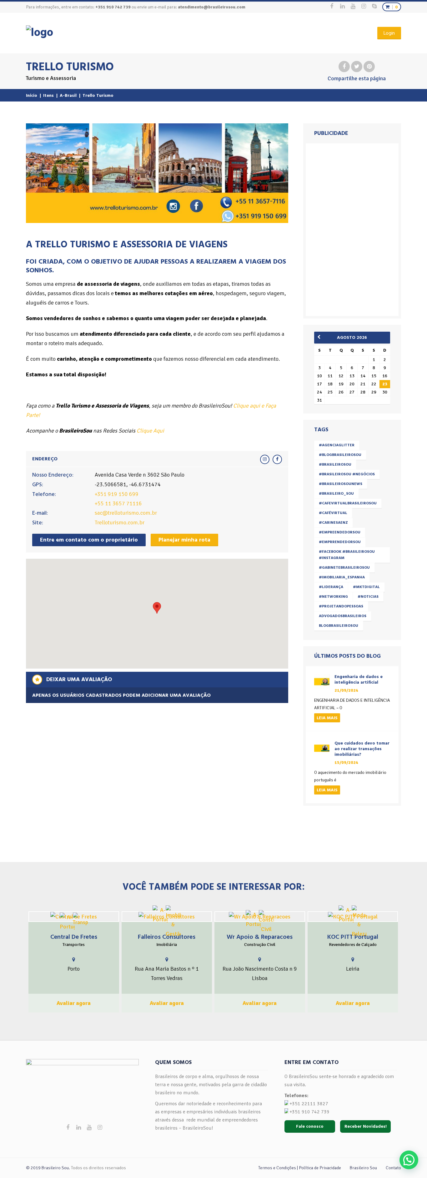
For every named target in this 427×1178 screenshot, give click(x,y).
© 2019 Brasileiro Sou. (48, 1168)
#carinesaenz (333, 523)
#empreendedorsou (339, 532)
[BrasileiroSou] (39, 32)
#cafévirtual (333, 513)
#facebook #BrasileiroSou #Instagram (347, 555)
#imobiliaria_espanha (342, 577)
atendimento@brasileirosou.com (211, 7)
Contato (393, 1168)
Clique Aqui (150, 430)
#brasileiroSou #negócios (347, 474)
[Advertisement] (353, 228)
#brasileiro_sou (336, 494)
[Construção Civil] (266, 922)
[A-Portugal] (67, 922)
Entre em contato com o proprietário (89, 539)
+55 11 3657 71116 (118, 503)
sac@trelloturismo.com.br (126, 512)
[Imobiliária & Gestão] (173, 921)
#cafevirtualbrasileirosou (348, 503)
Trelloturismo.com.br (119, 522)
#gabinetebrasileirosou (344, 568)
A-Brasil (68, 95)
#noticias (368, 597)
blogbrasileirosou (338, 626)
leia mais (327, 717)
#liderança (331, 587)
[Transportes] (80, 920)
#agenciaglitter (336, 445)
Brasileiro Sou (363, 1168)
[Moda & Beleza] (359, 921)
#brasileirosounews (340, 484)
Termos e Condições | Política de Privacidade (299, 1168)
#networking (333, 597)
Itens (48, 95)
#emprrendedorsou (340, 542)
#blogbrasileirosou (340, 455)
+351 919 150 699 (116, 494)
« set (321, 337)
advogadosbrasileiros (342, 616)
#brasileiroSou (335, 465)
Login (389, 33)
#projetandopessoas (341, 606)
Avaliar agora (74, 1003)
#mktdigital (366, 587)
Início (31, 95)
